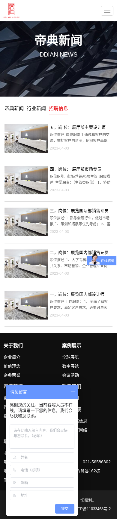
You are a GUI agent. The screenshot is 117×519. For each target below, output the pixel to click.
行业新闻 (36, 108)
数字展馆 (70, 366)
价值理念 (12, 366)
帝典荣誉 (12, 375)
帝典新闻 (14, 108)
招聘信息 (58, 108)
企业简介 (12, 357)
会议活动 (70, 375)
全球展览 (70, 357)
